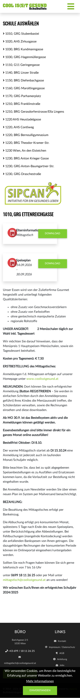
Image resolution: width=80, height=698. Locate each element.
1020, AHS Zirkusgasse (20, 41)
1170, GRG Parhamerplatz (22, 96)
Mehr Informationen (40, 681)
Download (52, 233)
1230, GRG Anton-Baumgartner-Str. (29, 166)
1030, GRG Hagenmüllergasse (25, 57)
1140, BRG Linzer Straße (21, 72)
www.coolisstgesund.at (42, 378)
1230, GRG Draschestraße (22, 174)
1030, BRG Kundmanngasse (23, 49)
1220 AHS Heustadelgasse (22, 119)
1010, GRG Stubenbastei (21, 33)
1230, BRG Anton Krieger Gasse (26, 158)
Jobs (61, 665)
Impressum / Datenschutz (61, 647)
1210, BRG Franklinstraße (22, 103)
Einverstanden (40, 690)
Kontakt (61, 641)
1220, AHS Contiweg (19, 127)
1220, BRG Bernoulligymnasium (26, 135)
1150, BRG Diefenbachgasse (24, 80)
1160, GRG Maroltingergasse (24, 88)
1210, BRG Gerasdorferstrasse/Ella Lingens (34, 111)
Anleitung (62, 659)
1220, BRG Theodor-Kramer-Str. (26, 142)
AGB (61, 653)
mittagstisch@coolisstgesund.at (24, 579)
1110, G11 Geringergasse (22, 64)
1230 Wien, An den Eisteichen (25, 150)
